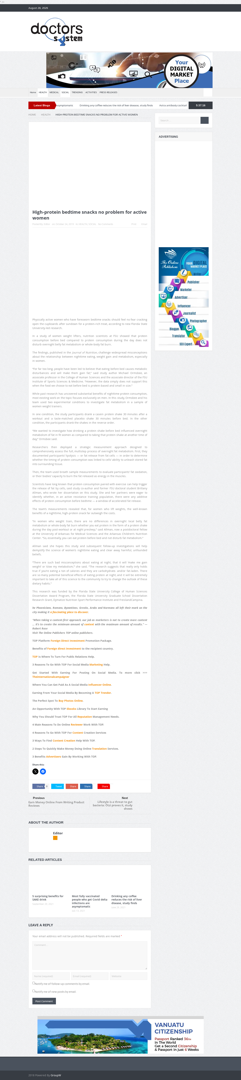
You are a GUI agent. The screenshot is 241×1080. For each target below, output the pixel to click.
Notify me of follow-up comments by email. (62, 984)
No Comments (105, 224)
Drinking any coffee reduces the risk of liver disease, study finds (88, 105)
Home (33, 92)
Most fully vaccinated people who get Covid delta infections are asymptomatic (89, 901)
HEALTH (43, 92)
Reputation (84, 716)
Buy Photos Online (71, 700)
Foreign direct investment (64, 648)
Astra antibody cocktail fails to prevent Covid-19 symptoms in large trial (173, 105)
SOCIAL (65, 92)
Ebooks (71, 709)
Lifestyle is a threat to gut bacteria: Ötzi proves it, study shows (112, 805)
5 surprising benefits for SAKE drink (47, 897)
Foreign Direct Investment (68, 640)
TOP (35, 656)
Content (77, 732)
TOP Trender (103, 693)
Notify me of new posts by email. (55, 991)
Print (133, 224)
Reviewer (77, 724)
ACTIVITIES (91, 92)
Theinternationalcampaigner (50, 677)
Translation (99, 748)
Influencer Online (99, 684)
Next (125, 798)
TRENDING (77, 92)
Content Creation (64, 740)
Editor (47, 224)
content (88, 624)
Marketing (96, 664)
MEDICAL (54, 92)
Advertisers (53, 756)
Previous (39, 798)
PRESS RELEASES (108, 92)
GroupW (56, 1075)
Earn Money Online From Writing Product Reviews (56, 803)
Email (144, 224)
